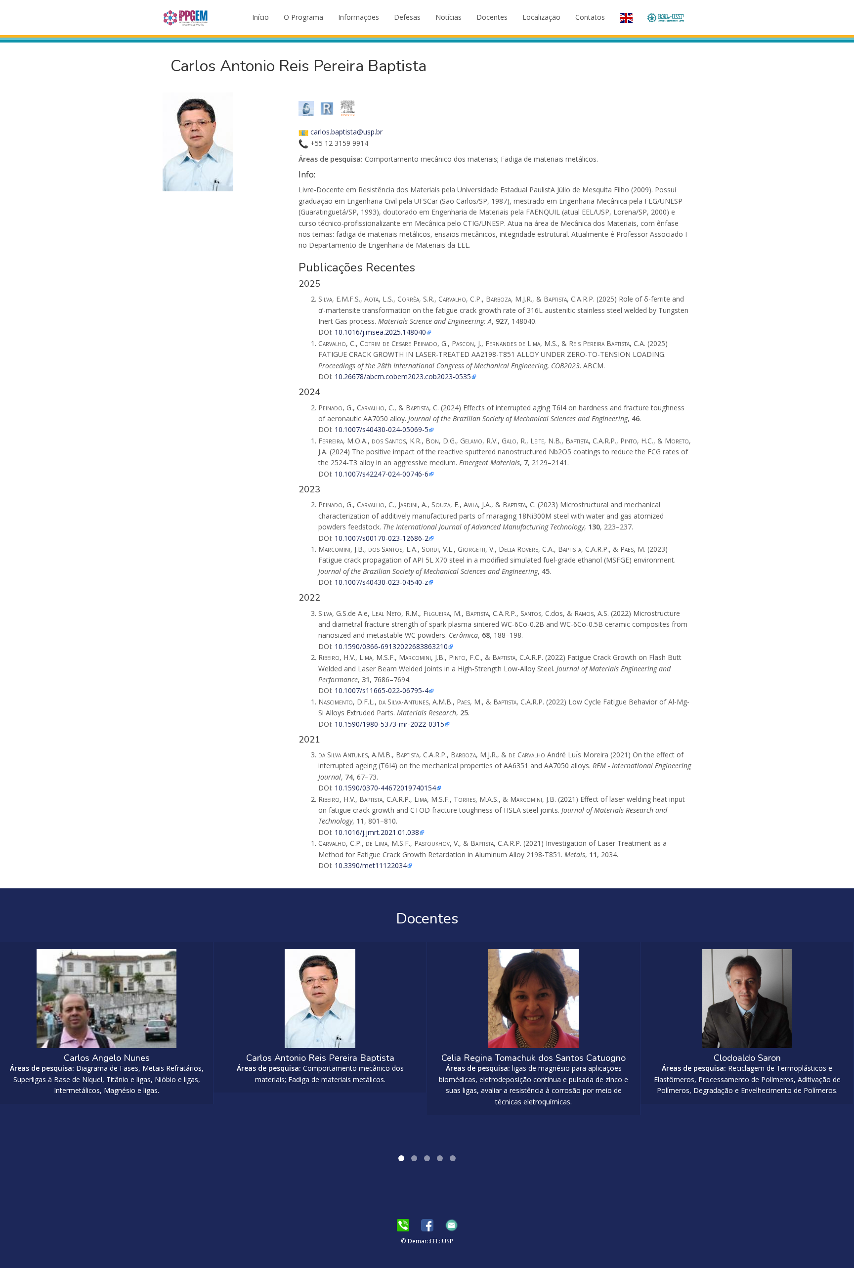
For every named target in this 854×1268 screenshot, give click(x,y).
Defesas (407, 17)
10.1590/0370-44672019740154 (385, 787)
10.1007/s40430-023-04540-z (381, 582)
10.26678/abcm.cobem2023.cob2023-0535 (403, 376)
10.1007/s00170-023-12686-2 (381, 538)
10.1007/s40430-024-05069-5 (381, 429)
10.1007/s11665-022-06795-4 (381, 690)
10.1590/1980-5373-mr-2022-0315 (389, 724)
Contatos (590, 17)
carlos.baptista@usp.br (346, 131)
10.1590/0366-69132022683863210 (391, 646)
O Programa (303, 17)
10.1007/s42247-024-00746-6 (381, 474)
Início (260, 17)
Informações (358, 17)
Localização (541, 17)
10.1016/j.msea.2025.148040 (380, 332)
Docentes (492, 17)
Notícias (448, 17)
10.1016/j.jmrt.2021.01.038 (377, 832)
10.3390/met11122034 (371, 865)
